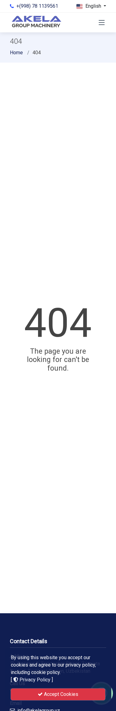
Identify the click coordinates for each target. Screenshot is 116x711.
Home (16, 52)
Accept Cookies (60, 694)
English (93, 6)
